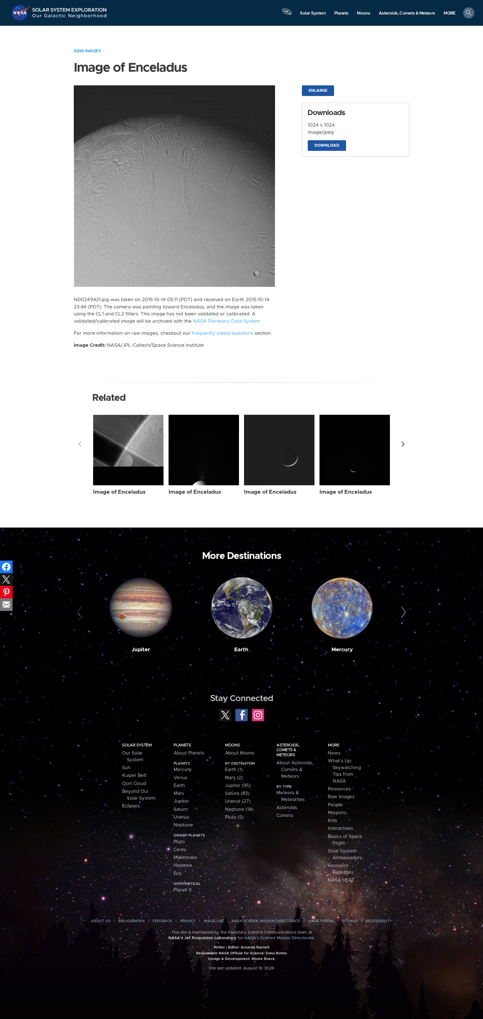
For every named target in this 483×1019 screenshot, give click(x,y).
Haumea (183, 865)
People (335, 805)
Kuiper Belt (134, 775)
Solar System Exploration (69, 8)
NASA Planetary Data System (226, 321)
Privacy (188, 921)
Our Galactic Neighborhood (69, 17)
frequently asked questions (222, 333)
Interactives (340, 828)
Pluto (179, 842)
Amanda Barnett (255, 947)
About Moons (239, 753)
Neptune (183, 825)
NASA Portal (321, 921)
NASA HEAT (341, 880)
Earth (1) (234, 769)
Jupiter (141, 649)
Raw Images (87, 51)
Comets (284, 815)
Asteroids (286, 807)
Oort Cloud (134, 783)
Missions (337, 812)
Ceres (180, 849)
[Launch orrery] (286, 14)
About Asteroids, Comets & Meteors (294, 770)
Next (403, 444)
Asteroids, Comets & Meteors (287, 750)
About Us (100, 921)
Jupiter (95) (238, 785)
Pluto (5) (234, 817)
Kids (332, 820)
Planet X (183, 890)
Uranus (181, 817)
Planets (182, 745)
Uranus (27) (238, 801)
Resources (339, 789)
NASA (21, 12)
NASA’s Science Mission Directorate (279, 938)
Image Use (214, 921)
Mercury (342, 649)
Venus (180, 778)
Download (326, 145)
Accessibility (379, 921)
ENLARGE (318, 91)
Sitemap (350, 921)
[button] (449, 13)
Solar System (136, 745)
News (334, 753)
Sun (126, 767)
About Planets (189, 753)
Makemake (185, 857)
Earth (241, 649)
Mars (179, 793)
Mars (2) (234, 778)
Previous (79, 444)
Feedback (162, 921)
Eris (177, 873)
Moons (232, 745)
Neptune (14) (239, 809)
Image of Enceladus (119, 492)
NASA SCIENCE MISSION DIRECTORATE (266, 921)
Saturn (181, 809)
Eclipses (131, 806)
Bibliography (131, 921)
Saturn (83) (237, 793)
